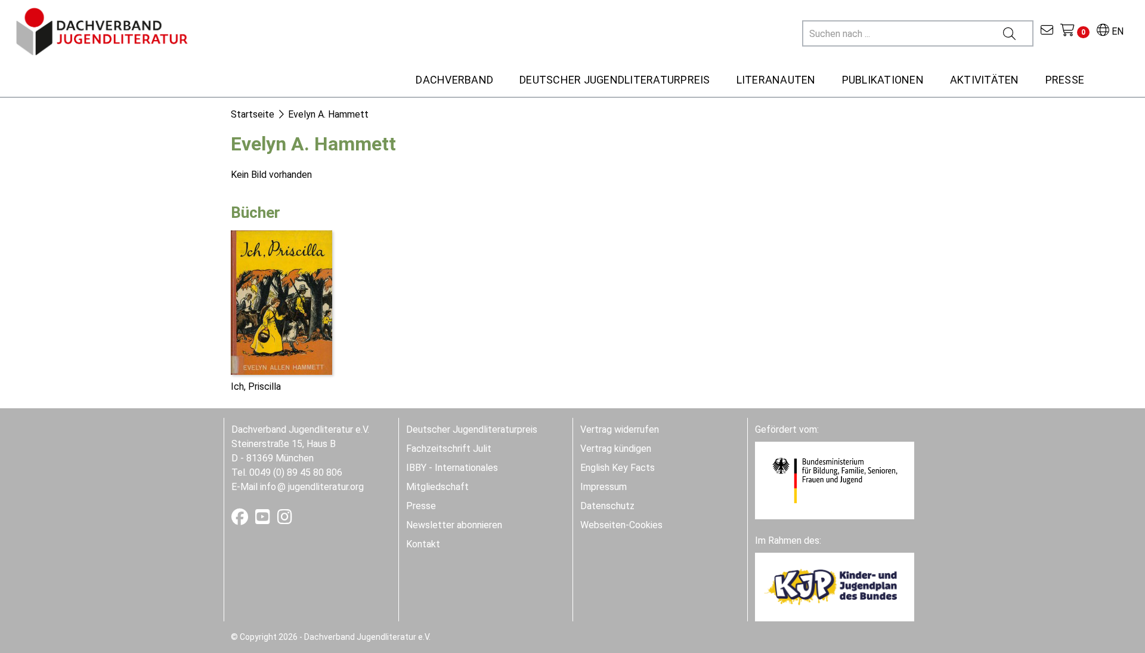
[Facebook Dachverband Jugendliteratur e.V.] (240, 519)
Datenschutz (607, 506)
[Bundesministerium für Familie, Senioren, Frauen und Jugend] (834, 479)
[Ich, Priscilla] (281, 301)
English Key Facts (617, 467)
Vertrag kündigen (615, 448)
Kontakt (423, 544)
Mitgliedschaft (437, 486)
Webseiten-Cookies (621, 525)
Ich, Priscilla (256, 386)
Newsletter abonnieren (454, 525)
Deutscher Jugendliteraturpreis (471, 429)
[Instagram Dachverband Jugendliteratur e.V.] (284, 519)
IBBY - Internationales (452, 467)
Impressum (603, 486)
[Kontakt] (1047, 31)
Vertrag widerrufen (619, 429)
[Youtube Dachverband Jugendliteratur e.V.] (264, 519)
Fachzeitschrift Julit (448, 448)
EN (1116, 31)
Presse (421, 506)
